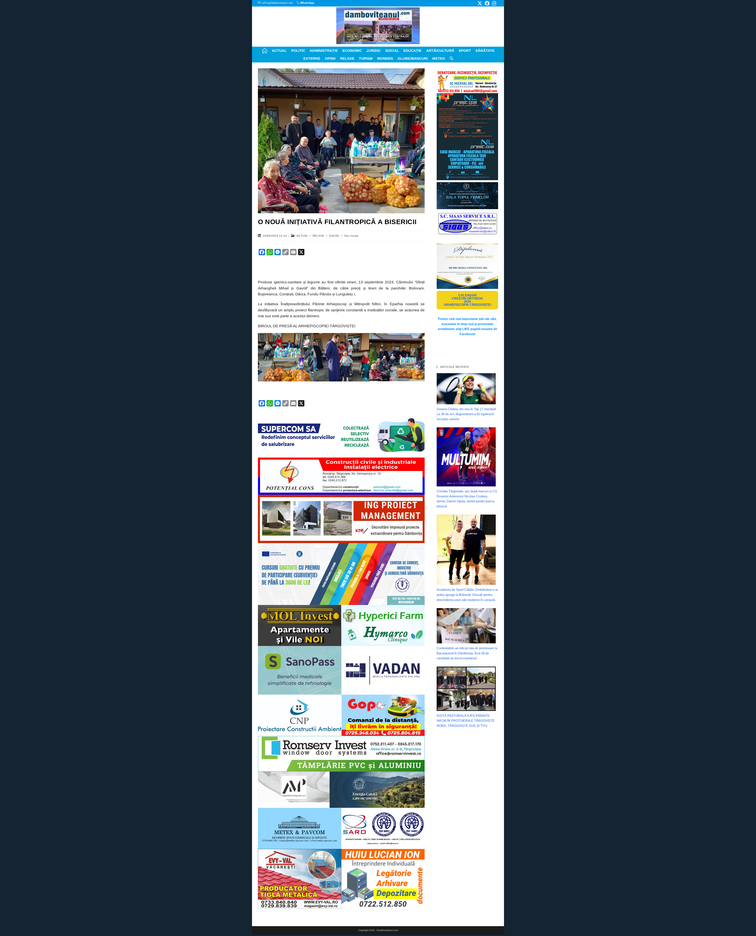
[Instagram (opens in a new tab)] (493, 3)
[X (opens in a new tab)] (479, 3)
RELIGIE (318, 235)
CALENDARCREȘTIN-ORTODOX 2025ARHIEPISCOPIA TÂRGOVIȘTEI (467, 300)
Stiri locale (351, 235)
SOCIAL (334, 235)
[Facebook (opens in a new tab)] (487, 3)
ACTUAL (302, 235)
